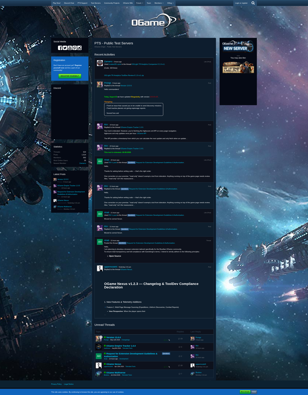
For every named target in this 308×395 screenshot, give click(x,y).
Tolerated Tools (127, 348)
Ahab (106, 160)
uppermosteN (61, 203)
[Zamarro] (100, 68)
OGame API (141, 133)
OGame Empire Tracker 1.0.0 (68, 186)
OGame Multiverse (64, 207)
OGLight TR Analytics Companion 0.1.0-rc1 (148, 64)
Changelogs (126, 340)
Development (123, 359)
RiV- (58, 188)
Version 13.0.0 (62, 179)
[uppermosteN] (100, 290)
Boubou (60, 209)
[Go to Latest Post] (192, 339)
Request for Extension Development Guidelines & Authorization (160, 162)
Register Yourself (70, 76)
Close (254, 392)
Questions (166, 353)
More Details (245, 392)
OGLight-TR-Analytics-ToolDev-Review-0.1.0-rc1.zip (124, 75)
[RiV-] (100, 131)
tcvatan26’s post (115, 64)
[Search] (253, 3)
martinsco (107, 348)
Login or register (241, 3)
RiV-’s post (113, 162)
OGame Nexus (63, 200)
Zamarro (82, 163)
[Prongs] (100, 100)
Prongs (59, 182)
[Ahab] (100, 169)
